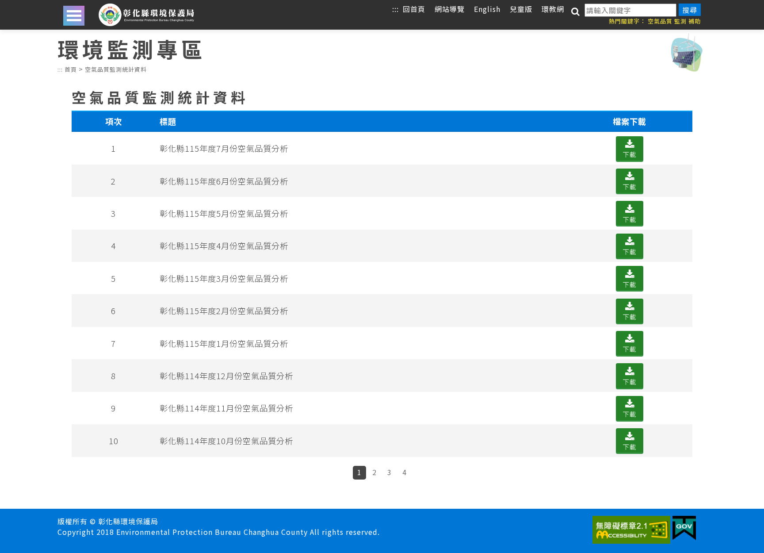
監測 (680, 21)
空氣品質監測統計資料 (116, 69)
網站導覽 (450, 9)
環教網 (553, 9)
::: (395, 9)
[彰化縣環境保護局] (146, 15)
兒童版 (521, 9)
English (487, 9)
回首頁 (414, 9)
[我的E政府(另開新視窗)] (684, 529)
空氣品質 (660, 21)
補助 (694, 21)
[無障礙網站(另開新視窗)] (631, 531)
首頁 (71, 69)
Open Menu (73, 16)
